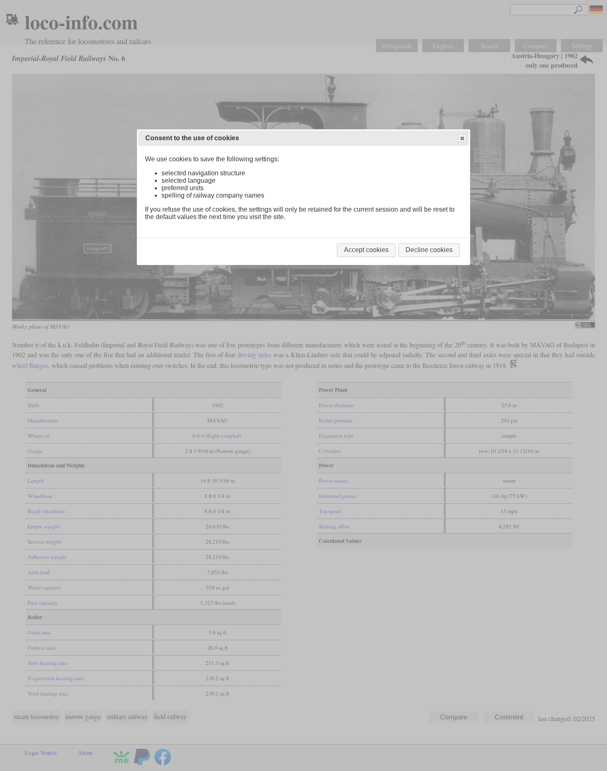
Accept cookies (366, 249)
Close (462, 138)
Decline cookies (429, 249)
